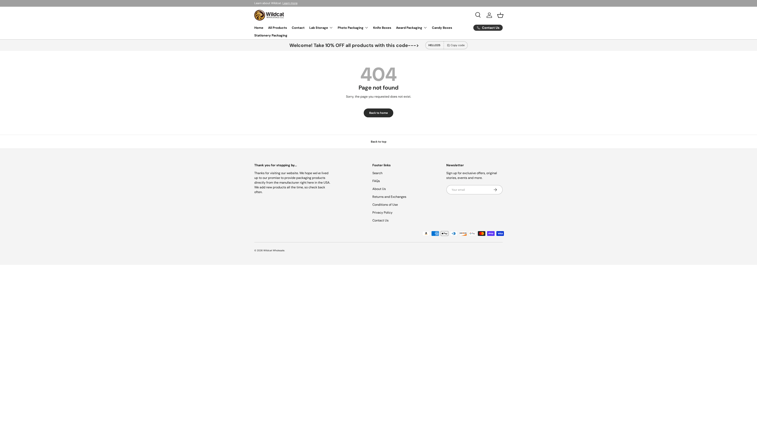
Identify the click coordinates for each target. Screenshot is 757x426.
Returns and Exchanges (389, 197)
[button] (500, 15)
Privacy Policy (382, 212)
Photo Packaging (351, 28)
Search (377, 173)
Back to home (378, 113)
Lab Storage (318, 28)
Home (258, 28)
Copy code (458, 45)
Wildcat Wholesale (273, 250)
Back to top (378, 141)
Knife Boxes (382, 28)
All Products (277, 28)
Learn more (289, 3)
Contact (298, 28)
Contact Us (380, 220)
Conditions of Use (385, 205)
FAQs (376, 181)
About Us (379, 189)
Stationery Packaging (270, 35)
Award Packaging (409, 28)
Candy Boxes (442, 28)
